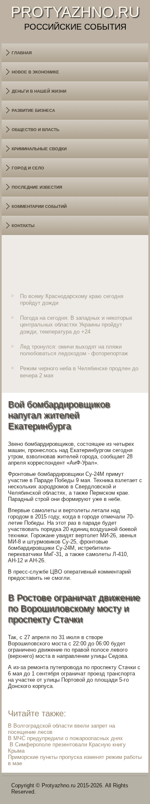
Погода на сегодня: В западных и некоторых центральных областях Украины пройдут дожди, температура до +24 (76, 325)
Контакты (23, 225)
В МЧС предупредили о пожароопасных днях (65, 738)
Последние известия (37, 187)
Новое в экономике (35, 72)
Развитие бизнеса (33, 110)
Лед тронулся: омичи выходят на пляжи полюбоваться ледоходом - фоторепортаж (74, 350)
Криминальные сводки (39, 149)
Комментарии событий (39, 206)
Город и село (28, 168)
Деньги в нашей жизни (39, 91)
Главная (22, 53)
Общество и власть (35, 129)
